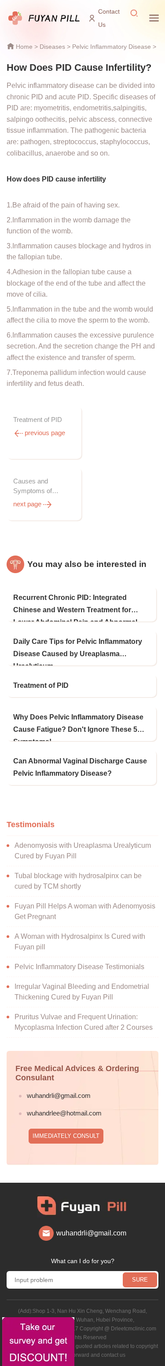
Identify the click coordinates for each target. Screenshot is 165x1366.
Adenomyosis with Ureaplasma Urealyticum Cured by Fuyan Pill (83, 851)
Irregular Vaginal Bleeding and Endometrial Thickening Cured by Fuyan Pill (82, 992)
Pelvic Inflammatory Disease (111, 46)
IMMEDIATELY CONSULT (66, 1136)
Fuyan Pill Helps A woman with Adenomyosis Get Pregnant (85, 911)
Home (24, 46)
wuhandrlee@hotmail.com (64, 1113)
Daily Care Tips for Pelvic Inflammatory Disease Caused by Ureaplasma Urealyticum (77, 651)
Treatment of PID (41, 685)
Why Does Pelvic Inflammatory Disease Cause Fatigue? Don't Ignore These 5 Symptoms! (78, 727)
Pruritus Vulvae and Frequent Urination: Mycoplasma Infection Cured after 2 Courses (84, 1022)
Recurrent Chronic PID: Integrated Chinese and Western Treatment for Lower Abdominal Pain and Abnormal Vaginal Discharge (75, 607)
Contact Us (109, 18)
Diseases (52, 46)
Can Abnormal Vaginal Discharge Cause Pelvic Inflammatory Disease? (80, 767)
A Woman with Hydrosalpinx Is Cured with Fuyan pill (80, 942)
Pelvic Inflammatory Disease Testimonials (79, 966)
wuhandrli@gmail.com (59, 1095)
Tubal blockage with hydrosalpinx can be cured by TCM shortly (78, 881)
